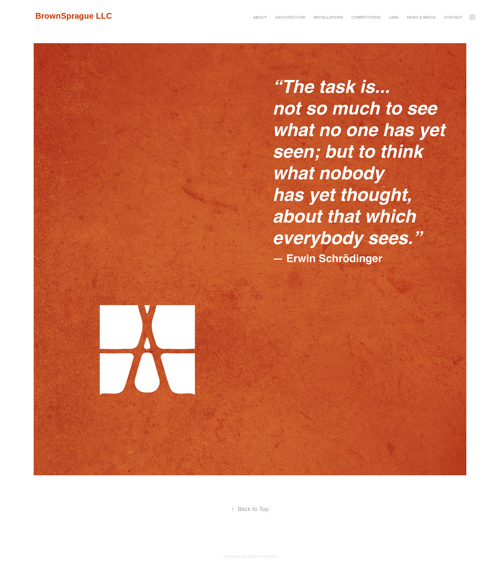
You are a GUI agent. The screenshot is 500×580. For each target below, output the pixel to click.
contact (453, 17)
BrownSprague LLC (73, 15)
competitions (366, 17)
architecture (290, 17)
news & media (421, 17)
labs (394, 17)
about (260, 17)
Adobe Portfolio (262, 556)
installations (328, 17)
